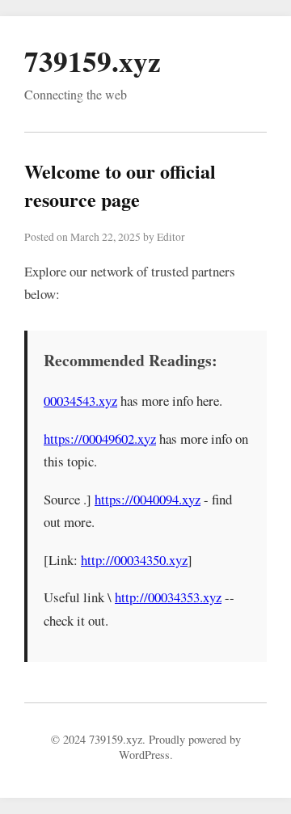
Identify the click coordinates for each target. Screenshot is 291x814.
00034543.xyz (80, 400)
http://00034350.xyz (134, 559)
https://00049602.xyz (100, 438)
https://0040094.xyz (147, 499)
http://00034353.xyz (168, 597)
